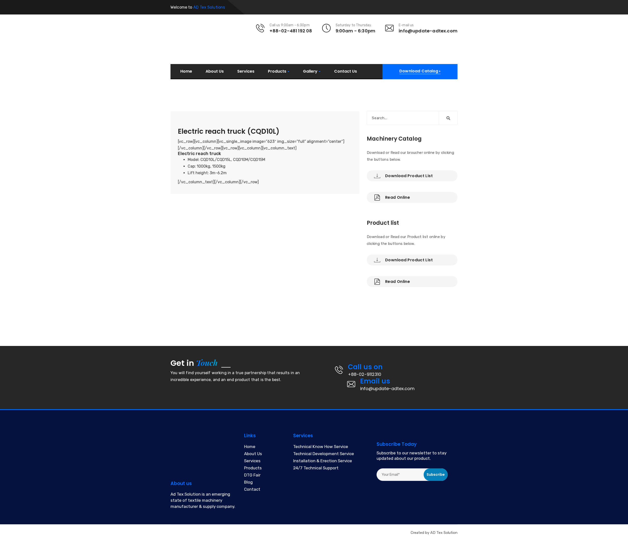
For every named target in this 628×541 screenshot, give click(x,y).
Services (245, 71)
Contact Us (345, 71)
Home (186, 71)
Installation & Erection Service (322, 461)
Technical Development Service (323, 454)
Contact (252, 489)
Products (277, 71)
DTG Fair (252, 475)
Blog (248, 482)
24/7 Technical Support (316, 468)
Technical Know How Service (320, 447)
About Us (215, 71)
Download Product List (409, 176)
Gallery (310, 71)
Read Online (397, 197)
